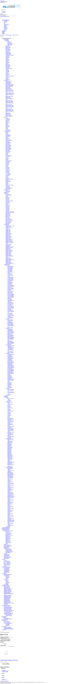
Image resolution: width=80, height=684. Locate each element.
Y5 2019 (7, 71)
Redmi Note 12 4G (11, 495)
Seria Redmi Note (9, 467)
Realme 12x (8, 257)
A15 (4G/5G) (10, 279)
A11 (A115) (10, 274)
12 (9, 405)
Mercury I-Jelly (7, 586)
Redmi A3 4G (10, 441)
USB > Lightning (7, 563)
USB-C (7, 578)
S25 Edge (10, 382)
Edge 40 (7, 143)
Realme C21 (8, 226)
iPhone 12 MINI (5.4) (10, 92)
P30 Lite (7, 61)
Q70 (7, 128)
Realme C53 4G (9, 233)
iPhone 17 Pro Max (9, 116)
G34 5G (8, 162)
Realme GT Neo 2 (9, 240)
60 (8, 638)
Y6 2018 (7, 73)
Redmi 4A (10, 444)
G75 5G (7, 178)
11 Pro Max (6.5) (9, 533)
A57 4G (7, 201)
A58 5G (8, 203)
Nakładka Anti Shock (8, 588)
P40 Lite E (8, 65)
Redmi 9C (10, 454)
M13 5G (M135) (11, 332)
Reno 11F (8, 217)
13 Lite (9, 409)
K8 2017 (7, 125)
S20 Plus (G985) (11, 366)
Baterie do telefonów (6, 529)
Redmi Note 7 (10, 472)
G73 (7, 177)
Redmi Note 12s (10, 502)
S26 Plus (10, 386)
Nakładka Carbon (7, 589)
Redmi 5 (9, 446)
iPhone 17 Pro (8, 115)
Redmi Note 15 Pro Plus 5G (10, 525)
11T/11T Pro (10, 404)
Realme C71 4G (9, 237)
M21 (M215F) (10, 334)
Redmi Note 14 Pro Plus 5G (10, 519)
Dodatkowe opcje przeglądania (4, 632)
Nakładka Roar (7, 599)
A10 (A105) (10, 273)
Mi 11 (9, 425)
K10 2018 (8, 119)
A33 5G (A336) (11, 295)
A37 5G (9, 298)
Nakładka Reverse (7, 597)
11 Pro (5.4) (8, 532)
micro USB (8, 582)
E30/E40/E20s (8, 135)
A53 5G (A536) (11, 306)
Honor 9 (9, 42)
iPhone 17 (8, 113)
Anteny (5, 544)
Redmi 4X (10, 445)
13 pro (9, 410)
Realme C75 (8, 238)
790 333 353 (2, 0)
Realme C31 (8, 230)
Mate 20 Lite (8, 49)
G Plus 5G (8, 152)
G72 (7, 176)
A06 (9, 272)
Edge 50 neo (8, 146)
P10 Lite (7, 57)
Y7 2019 (7, 77)
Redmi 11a (10, 458)
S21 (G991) (10, 368)
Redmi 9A (10, 453)
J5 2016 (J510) (10, 323)
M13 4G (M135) (11, 331)
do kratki (7, 624)
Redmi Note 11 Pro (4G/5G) (10, 488)
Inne (5, 572)
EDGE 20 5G (8, 139)
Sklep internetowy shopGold (4, 681)
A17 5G (9, 281)
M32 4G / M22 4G (11, 337)
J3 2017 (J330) (10, 320)
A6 (7, 204)
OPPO (5, 26)
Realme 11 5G (8, 252)
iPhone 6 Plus (8, 536)
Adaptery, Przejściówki (6, 527)
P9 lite (7, 70)
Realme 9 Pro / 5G (9, 247)
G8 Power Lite (8, 181)
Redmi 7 (9, 449)
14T (9, 414)
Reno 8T (7, 216)
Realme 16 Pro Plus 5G (10, 263)
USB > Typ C (6, 565)
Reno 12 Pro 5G (9, 219)
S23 (9, 374)
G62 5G (7, 172)
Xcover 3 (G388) (11, 389)
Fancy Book (6, 568)
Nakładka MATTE (7, 596)
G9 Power (8, 186)
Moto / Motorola (6, 24)
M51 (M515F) (10, 341)
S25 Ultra (10, 385)
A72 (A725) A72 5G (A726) (11, 316)
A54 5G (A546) (11, 307)
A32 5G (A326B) (11, 294)
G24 (7, 159)
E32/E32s (8, 136)
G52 (7, 165)
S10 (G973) (10, 360)
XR (7, 543)
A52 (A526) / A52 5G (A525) (10, 305)
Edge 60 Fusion (9, 148)
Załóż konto (4, 12)
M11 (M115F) (10, 329)
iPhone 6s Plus (8, 538)
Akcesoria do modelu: (6, 38)
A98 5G (7, 210)
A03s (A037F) (10, 266)
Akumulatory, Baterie (6, 528)
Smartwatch (8, 612)
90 (9, 638)
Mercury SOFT (7, 587)
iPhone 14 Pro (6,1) (9, 101)
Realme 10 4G (8, 249)
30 (7, 638)
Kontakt (3, 675)
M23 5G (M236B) (11, 335)
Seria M (8, 328)
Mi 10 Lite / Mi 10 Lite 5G (10, 420)
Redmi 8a (9, 452)
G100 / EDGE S (9, 155)
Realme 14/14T (8, 260)
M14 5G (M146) (11, 333)
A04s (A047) (10, 270)
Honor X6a (10, 44)
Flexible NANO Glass (8, 611)
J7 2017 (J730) (10, 327)
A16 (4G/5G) (10, 280)
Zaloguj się (3, 11)
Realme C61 (8, 235)
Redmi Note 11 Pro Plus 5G (10, 489)
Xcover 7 (9, 394)
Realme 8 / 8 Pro (9, 244)
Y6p (7, 75)
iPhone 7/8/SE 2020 (9, 85)
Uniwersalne (6, 584)
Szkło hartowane (9, 615)
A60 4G (7, 205)
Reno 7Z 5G (8, 214)
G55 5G (8, 168)
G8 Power (8, 180)
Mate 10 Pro (8, 47)
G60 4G (7, 171)
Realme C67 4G (9, 236)
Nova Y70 (8, 50)
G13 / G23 (8, 156)
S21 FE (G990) (11, 369)
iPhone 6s (8, 537)
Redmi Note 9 (10, 475)
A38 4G (7, 197)
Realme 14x (8, 261)
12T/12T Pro (10, 407)
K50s (7, 123)
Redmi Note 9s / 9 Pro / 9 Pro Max (10, 477)
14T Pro (9, 415)
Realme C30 (8, 229)
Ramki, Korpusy (9, 550)
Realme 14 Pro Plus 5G (10, 259)
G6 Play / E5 (8, 170)
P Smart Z (8, 56)
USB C (7, 580)
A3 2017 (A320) (11, 291)
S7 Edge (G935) (10, 356)
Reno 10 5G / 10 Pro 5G (10, 211)
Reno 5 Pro (8, 213)
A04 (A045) (10, 269)
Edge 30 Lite (8, 142)
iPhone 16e (8, 112)
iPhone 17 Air (8, 114)
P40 (7, 63)
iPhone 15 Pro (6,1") (9, 106)
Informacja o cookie (5, 671)
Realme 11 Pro (8, 253)
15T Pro (9, 417)
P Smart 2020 (8, 53)
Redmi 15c (10, 466)
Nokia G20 (8, 190)
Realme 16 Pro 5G (9, 262)
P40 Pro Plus (8, 66)
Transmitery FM (5, 619)
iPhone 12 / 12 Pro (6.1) (10, 93)
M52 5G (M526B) (11, 342)
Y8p (7, 78)
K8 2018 (8, 126)
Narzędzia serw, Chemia (8, 618)
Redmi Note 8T (10, 474)
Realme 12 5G (8, 254)
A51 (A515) (10, 303)
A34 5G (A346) (11, 296)
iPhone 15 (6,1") (9, 104)
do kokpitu (8, 623)
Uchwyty (4, 620)
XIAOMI (6, 396)
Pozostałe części (7, 548)
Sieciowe (6, 579)
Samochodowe (7, 575)
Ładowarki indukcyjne (8, 574)
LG (4, 23)
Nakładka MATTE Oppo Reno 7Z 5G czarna (9, 660)
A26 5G (9, 289)
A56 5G (9, 308)
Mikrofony (6, 547)
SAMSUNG (6, 28)
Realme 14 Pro (8, 258)
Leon (7, 127)
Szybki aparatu (7, 554)
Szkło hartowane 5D (7, 608)
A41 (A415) (10, 302)
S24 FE (9, 378)
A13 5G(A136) (11, 277)
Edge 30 (7, 141)
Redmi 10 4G (10, 455)
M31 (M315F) (10, 336)
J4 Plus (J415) (10, 322)
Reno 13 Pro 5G (9, 221)
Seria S (8, 353)
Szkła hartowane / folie (6, 605)
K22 (7, 121)
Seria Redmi (8, 438)
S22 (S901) (10, 371)
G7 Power (8, 174)
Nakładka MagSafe (7, 595)
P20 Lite (8, 59)
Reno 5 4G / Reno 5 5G (10, 212)
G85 (7, 183)
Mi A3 (9, 435)
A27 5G (9, 290)
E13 (7, 132)
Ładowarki (4, 573)
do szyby (7, 625)
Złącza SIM (8, 552)
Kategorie (1, 36)
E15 (7, 133)
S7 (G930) (10, 355)
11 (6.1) (7, 531)
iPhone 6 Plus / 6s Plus (10, 84)
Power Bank (4, 616)
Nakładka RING (7, 598)
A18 (7, 196)
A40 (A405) (10, 299)
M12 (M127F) (10, 330)
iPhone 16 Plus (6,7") (9, 109)
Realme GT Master (9, 239)
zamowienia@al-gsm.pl (3, 1)
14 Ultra (9, 413)
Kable (3, 559)
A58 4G (8, 202)
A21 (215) (10, 283)
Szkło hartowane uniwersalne (9, 610)
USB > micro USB (7, 564)
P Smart (7, 51)
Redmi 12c (10, 461)
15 (9, 416)
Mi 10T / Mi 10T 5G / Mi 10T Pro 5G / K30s (11, 422)
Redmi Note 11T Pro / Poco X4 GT (11, 494)
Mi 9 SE (9, 432)
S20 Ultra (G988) (11, 367)
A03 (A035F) (10, 268)
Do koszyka (12, 646)
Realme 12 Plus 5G (9, 255)
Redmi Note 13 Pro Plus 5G (10, 510)
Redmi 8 (9, 451)
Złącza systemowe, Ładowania (7, 558)
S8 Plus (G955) (11, 358)
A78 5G (8, 208)
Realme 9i (8, 248)
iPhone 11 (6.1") (9, 89)
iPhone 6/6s (8, 83)
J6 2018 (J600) (10, 324)
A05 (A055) (10, 271)
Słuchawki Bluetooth (7, 627)
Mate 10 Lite (8, 46)
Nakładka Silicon (7, 601)
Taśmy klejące (6, 555)
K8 (7, 124)
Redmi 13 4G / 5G (11, 462)
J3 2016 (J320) (10, 319)
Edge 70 (7, 150)
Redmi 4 (9, 443)
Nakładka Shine (7, 600)
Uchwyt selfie (6, 621)
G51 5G (7, 164)
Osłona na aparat (9, 549)
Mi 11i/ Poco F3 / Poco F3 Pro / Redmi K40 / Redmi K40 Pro (11, 430)
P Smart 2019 (8, 52)
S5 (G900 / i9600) (11, 354)
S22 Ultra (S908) (11, 373)
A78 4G (7, 207)
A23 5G (9, 287)
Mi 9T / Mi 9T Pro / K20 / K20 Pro (11, 434)
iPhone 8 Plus (8, 541)
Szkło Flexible (8, 614)
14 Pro (9, 412)
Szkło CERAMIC (7, 606)
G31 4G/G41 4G (9, 160)
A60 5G (8, 206)
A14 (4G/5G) (10, 278)
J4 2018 (9, 321)
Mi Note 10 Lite (10, 437)
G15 (7, 158)
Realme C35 (8, 231)
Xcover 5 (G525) (11, 391)
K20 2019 (8, 120)
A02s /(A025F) (10, 267)
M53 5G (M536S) (11, 343)
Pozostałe (8, 79)
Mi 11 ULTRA (10, 427)
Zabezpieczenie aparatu (8, 613)
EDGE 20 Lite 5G (9, 140)
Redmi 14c (10, 463)
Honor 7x (9, 41)
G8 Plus (7, 179)
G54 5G (8, 167)
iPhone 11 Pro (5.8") (9, 90)
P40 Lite (8, 64)
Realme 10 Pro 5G (9, 250)
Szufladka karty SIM (9, 551)
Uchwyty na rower (7, 622)
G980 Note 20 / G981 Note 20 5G (11, 346)
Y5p (7, 72)
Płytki (5, 553)
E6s (7, 137)
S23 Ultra (10, 376)
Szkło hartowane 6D (8, 609)
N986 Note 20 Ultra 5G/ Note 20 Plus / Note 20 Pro (11, 348)
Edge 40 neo (8, 144)
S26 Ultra (10, 387)
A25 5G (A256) (11, 288)
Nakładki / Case (5, 585)
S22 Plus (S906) (11, 372)
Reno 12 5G (8, 218)
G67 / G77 (8, 173)
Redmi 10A (10, 457)
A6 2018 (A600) (11, 310)
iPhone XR (8, 87)
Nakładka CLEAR (7, 590)
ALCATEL (5, 20)
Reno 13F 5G (8, 222)
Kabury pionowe (7, 567)
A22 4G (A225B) (11, 285)
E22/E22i (8, 134)
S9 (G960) (10, 359)
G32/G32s (8, 161)
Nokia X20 (8, 191)
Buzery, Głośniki (7, 545)
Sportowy (6, 604)
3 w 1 (5, 560)
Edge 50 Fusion (8, 145)
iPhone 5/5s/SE (9, 82)
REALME (5, 27)
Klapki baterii (6, 546)
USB (7, 577)
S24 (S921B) (10, 377)
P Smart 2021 (8, 54)
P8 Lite (7, 67)
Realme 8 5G (8, 245)
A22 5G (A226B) (11, 286)
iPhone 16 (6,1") (9, 108)
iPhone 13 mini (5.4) (9, 96)
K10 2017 (8, 118)
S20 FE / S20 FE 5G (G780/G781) (11, 365)
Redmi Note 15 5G (11, 520)
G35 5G (8, 163)
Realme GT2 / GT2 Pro (10, 241)
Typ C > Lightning (7, 561)
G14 (7, 157)
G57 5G (7, 169)
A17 (7, 195)
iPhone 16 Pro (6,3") (9, 110)
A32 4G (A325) (11, 293)
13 (8, 408)
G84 (7, 182)
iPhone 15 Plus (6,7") (9, 105)
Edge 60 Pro (8, 149)
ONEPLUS (6, 25)
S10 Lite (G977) (11, 361)
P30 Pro (7, 62)
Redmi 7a (9, 450)
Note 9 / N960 (10, 351)
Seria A (8, 265)
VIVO (5, 29)
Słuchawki (4, 626)
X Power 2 (8, 129)
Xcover (7, 388)
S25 (9, 381)
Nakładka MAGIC (7, 592)
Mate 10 (7, 45)
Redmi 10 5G (10, 456)
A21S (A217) (10, 284)
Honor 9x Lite (10, 43)
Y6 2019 (7, 74)
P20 (7, 58)
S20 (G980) (10, 364)
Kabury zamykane (6, 566)
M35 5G (9, 340)
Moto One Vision (9, 188)
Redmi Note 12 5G (11, 496)
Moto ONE (8, 187)
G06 (7, 154)
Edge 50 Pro (8, 147)
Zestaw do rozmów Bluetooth (9, 628)
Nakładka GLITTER (7, 591)
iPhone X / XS (8, 542)
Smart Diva (6, 569)
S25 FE (9, 383)
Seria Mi (8, 401)
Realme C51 (8, 232)
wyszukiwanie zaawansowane (4, 16)
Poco (7, 397)
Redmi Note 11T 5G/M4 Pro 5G (10, 493)
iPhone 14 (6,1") (9, 100)
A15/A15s (8, 194)
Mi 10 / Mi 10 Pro (11, 418)
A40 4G (8, 198)
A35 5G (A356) (11, 297)
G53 (7, 166)
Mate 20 (7, 48)
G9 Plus (7, 185)
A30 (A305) (10, 292)
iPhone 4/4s (8, 534)
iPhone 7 (7, 539)
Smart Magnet (7, 570)
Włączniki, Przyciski (7, 556)
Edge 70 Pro (8, 151)
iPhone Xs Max (9, 88)
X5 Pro (9, 400)
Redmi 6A (10, 448)
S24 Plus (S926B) (11, 379)
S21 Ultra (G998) (11, 370)
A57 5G (9, 309)
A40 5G (7, 199)
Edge (7, 138)
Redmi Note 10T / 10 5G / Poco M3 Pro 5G (11, 484)
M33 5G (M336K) (11, 338)
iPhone (5, 22)
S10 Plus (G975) (11, 362)
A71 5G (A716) (10, 314)
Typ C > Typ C (7, 562)
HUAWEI (5, 21)
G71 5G (7, 175)
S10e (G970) (10, 363)
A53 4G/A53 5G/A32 (9, 200)
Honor (7, 40)
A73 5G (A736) (11, 317)
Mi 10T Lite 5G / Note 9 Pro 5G (10, 424)
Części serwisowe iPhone (8, 530)
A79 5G (8, 209)
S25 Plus (10, 384)
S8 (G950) (10, 357)
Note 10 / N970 (11, 352)
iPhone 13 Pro (8, 97)
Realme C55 (8, 234)
